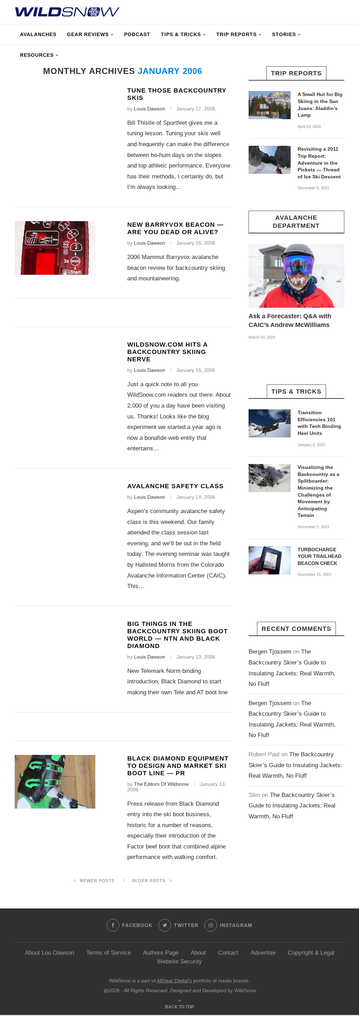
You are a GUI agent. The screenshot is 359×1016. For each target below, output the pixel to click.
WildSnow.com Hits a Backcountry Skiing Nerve (167, 352)
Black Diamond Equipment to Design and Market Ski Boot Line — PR (178, 766)
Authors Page (160, 952)
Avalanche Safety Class (175, 486)
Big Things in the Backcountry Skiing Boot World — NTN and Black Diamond (177, 634)
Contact (228, 952)
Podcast (137, 34)
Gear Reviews (88, 34)
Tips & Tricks (181, 34)
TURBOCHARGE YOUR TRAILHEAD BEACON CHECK (319, 556)
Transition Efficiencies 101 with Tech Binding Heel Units (319, 423)
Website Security (179, 961)
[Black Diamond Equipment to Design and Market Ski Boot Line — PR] (55, 782)
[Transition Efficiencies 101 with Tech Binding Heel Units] (270, 423)
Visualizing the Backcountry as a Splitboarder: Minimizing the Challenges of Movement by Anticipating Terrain (318, 491)
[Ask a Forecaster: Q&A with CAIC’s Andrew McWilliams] (296, 276)
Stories (284, 34)
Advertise (263, 952)
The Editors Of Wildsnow (161, 784)
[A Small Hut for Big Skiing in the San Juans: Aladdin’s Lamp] (270, 105)
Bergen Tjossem (270, 651)
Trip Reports (236, 34)
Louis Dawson (149, 108)
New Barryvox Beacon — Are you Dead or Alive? (175, 228)
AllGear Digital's (174, 980)
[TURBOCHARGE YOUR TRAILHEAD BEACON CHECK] (270, 560)
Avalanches (38, 34)
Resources (37, 55)
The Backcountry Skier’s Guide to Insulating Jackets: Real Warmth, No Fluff (295, 765)
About (198, 952)
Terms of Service (108, 952)
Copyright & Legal (311, 952)
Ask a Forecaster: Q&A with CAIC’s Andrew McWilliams (290, 320)
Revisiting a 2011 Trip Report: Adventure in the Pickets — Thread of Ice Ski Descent (319, 162)
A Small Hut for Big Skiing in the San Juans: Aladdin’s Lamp (320, 104)
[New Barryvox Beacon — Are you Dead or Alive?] (55, 248)
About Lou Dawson (49, 952)
